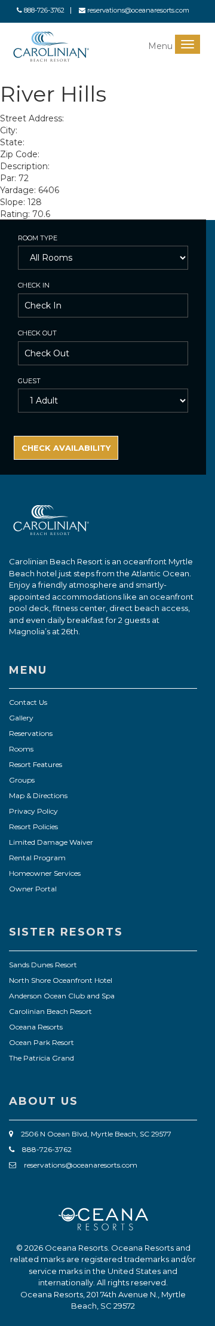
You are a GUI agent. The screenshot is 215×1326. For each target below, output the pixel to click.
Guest (29, 381)
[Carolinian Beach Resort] (51, 47)
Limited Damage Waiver (51, 842)
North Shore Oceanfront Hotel (60, 980)
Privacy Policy (33, 810)
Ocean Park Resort (41, 1042)
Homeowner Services (45, 873)
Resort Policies (33, 826)
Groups (22, 779)
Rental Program (37, 857)
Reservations (31, 733)
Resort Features (35, 764)
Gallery (21, 717)
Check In (34, 285)
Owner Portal (33, 888)
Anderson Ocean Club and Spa (62, 995)
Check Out (37, 333)
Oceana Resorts (36, 1026)
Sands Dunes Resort (43, 964)
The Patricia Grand (41, 1057)
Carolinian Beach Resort (50, 1011)
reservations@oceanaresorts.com (137, 10)
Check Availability (66, 448)
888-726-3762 (43, 10)
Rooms (21, 748)
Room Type (37, 238)
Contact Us (28, 702)
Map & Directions (38, 795)
